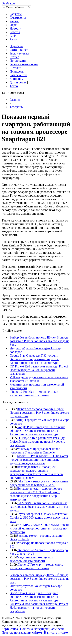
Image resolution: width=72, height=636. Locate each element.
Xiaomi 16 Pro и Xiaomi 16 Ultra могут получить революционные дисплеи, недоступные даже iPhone (39, 459)
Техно (14, 86)
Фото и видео (19, 49)
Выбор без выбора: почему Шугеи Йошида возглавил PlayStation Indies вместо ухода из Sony (39, 341)
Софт (13, 35)
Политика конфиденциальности (42, 629)
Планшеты (17, 71)
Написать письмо (56, 632)
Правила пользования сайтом (22, 632)
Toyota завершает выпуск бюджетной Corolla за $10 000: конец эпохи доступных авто (39, 517)
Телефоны (16, 107)
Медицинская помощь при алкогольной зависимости (31, 559)
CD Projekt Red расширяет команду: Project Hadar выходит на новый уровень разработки (39, 370)
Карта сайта (10, 629)
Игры (13, 25)
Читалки (15, 68)
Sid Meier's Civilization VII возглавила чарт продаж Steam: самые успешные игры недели (39, 506)
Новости (15, 28)
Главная (15, 99)
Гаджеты (16, 14)
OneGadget (9, 3)
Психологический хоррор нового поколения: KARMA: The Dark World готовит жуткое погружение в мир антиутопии (36, 494)
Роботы (15, 32)
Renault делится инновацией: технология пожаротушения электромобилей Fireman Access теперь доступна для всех (36, 472)
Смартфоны (18, 17)
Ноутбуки (16, 46)
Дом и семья (18, 82)
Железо (14, 21)
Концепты (17, 78)
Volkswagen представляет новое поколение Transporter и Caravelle (39, 379)
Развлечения (18, 75)
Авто (13, 39)
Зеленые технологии (24, 64)
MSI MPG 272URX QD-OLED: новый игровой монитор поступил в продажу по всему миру (39, 528)
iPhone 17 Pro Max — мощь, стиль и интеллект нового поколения (34, 393)
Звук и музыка (19, 53)
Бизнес (14, 57)
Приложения (18, 60)
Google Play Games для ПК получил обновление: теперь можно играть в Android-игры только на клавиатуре (34, 359)
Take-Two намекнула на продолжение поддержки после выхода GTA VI (39, 483)
